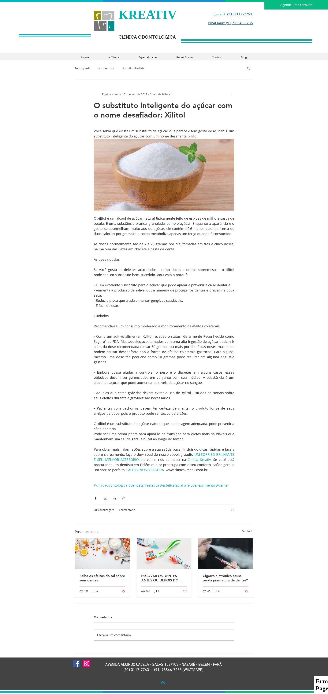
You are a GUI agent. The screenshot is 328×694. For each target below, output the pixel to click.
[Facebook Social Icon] (76, 663)
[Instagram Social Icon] (86, 663)
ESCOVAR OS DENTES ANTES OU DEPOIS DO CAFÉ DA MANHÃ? (159, 578)
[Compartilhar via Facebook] (95, 498)
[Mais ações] (232, 94)
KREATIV (147, 15)
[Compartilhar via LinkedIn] (114, 498)
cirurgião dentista (133, 68)
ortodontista (106, 68)
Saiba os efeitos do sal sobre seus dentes (102, 578)
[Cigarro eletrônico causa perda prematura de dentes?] (225, 553)
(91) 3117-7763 (136, 670)
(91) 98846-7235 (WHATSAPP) (178, 670)
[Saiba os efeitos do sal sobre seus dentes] (102, 553)
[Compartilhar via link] (123, 498)
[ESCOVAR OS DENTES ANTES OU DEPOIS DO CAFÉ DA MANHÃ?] (164, 553)
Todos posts (82, 68)
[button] (248, 68)
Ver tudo (247, 531)
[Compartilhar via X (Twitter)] (105, 498)
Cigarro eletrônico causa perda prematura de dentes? (225, 578)
